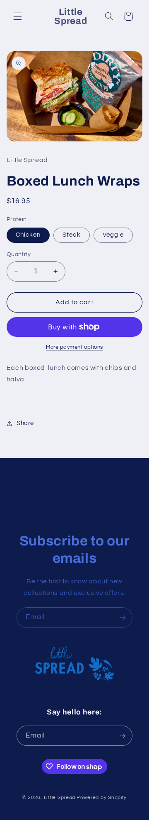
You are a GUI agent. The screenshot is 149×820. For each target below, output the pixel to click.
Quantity (19, 254)
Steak (71, 235)
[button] (17, 16)
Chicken (28, 235)
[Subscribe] (122, 617)
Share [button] (25, 423)
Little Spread (60, 797)
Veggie (113, 235)
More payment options (74, 347)
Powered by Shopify (102, 797)
